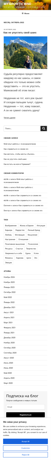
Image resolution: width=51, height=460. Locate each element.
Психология (33, 244)
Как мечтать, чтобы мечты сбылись (19, 154)
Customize (25, 448)
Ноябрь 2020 (9, 342)
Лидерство (20, 230)
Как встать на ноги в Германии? (17, 164)
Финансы (9, 257)
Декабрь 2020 (9, 337)
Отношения (23, 239)
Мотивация (20, 234)
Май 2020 (8, 373)
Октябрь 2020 (9, 347)
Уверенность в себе (13, 253)
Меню (26, 13)
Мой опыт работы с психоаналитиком (20, 143)
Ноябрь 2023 (9, 282)
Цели (28, 257)
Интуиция (41, 225)
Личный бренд (34, 230)
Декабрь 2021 (9, 307)
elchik (6, 179)
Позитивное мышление (15, 244)
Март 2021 (8, 322)
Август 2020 (9, 357)
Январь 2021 (9, 332)
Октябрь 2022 (9, 292)
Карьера (8, 230)
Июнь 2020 (8, 367)
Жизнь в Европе (27, 225)
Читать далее (9, 117)
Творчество (31, 248)
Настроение (10, 239)
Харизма (19, 257)
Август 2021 (9, 312)
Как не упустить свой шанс (20, 32)
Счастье (19, 248)
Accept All (25, 441)
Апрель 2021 (9, 317)
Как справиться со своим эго (16, 149)
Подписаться (25, 415)
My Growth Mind (17, 4)
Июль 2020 (8, 362)
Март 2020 (8, 383)
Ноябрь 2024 (9, 277)
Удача (27, 253)
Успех (36, 253)
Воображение (11, 225)
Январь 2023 (9, 287)
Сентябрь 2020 (10, 352)
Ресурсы (9, 248)
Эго (35, 257)
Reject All (25, 454)
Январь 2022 (9, 302)
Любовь (8, 234)
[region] (25, 439)
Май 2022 (8, 297)
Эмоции (8, 262)
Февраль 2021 (10, 327)
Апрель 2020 (9, 378)
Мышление (32, 234)
